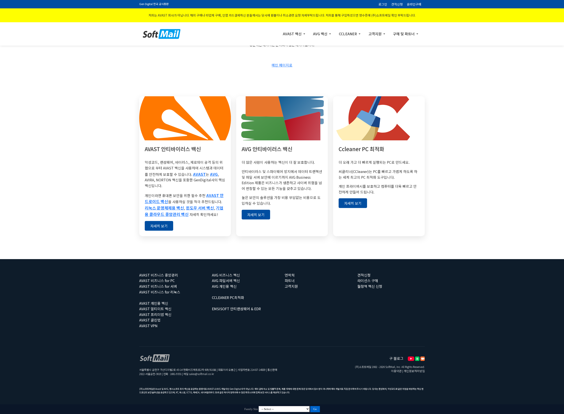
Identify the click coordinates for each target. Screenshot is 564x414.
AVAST (199, 174)
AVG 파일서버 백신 (226, 280)
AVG (214, 174)
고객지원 (291, 286)
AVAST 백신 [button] (292, 33)
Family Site (251, 409)
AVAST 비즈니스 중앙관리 (158, 275)
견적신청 (397, 4)
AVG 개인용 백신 (224, 286)
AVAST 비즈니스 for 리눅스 (159, 292)
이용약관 (396, 371)
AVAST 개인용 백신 (153, 303)
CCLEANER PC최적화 (228, 297)
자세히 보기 (159, 225)
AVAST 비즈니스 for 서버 (158, 286)
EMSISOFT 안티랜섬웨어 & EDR (236, 308)
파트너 (290, 280)
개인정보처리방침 (414, 371)
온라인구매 (414, 4)
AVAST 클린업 (150, 320)
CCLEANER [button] (348, 33)
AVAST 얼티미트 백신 (155, 308)
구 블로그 (396, 358)
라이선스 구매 (367, 280)
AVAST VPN (148, 325)
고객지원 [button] (375, 33)
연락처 (290, 275)
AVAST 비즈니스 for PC (157, 280)
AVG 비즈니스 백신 (226, 275)
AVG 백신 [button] (320, 33)
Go (315, 409)
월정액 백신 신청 (369, 286)
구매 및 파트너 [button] (404, 33)
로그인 (382, 4)
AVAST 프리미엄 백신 (155, 314)
